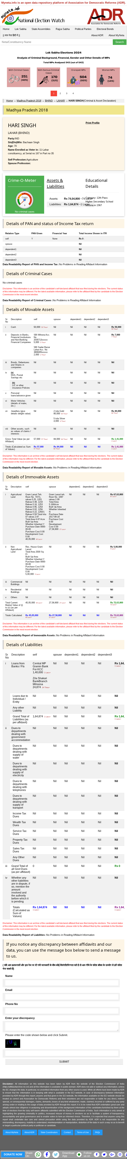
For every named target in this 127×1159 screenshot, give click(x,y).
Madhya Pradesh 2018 (29, 100)
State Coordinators (49, 1132)
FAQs (97, 1132)
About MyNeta (116, 35)
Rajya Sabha (63, 29)
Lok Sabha (20, 29)
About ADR (97, 35)
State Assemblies (41, 29)
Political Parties (83, 29)
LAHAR (61, 100)
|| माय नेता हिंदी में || (11, 35)
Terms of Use (83, 1132)
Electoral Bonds (105, 29)
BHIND (49, 100)
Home (6, 29)
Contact (67, 1132)
